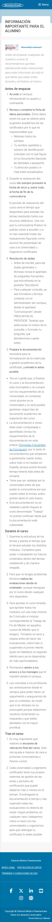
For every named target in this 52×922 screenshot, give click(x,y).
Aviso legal (8, 867)
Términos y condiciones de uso (20, 873)
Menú (45, 4)
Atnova (47, 918)
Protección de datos (29, 867)
